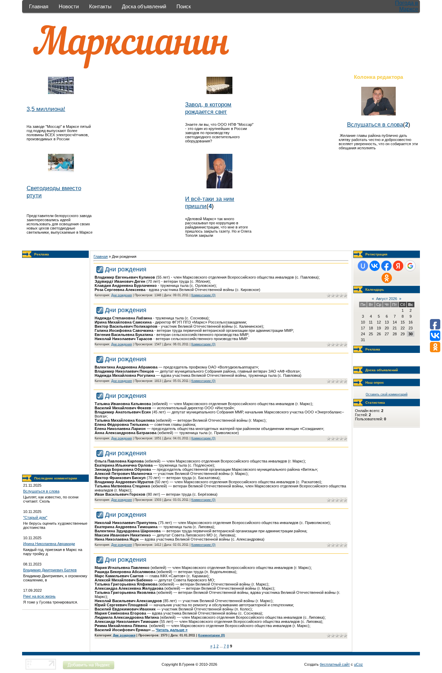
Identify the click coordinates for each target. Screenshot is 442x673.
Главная (38, 6)
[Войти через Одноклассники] (387, 278)
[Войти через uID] (363, 266)
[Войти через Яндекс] (398, 266)
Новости (69, 6)
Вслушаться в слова (375, 124)
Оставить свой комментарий (386, 394)
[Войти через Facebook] (386, 266)
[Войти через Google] (410, 265)
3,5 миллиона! (46, 108)
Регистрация (376, 254)
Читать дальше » (172, 630)
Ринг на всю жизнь (39, 596)
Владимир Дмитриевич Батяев (50, 570)
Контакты (100, 6)
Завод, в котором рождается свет (208, 108)
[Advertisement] (55, 366)
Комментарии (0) (203, 295)
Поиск (183, 6)
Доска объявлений (144, 6)
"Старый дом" (35, 517)
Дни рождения (125, 269)
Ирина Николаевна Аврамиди (49, 544)
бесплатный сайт (335, 664)
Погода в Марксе (406, 6)
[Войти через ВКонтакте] (374, 266)
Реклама (41, 254)
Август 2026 (386, 299)
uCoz (358, 664)
